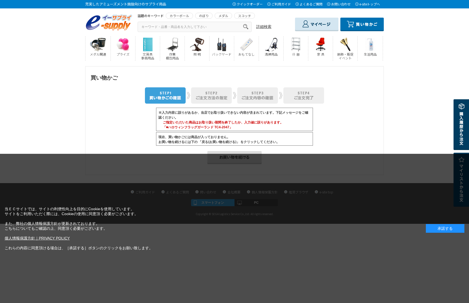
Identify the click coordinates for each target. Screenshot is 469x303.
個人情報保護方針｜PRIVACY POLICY (37, 238)
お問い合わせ (341, 4)
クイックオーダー (250, 4)
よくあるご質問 (311, 4)
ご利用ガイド (281, 4)
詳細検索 (263, 26)
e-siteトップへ (369, 4)
